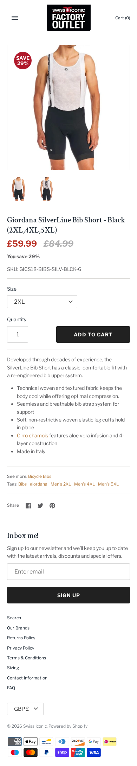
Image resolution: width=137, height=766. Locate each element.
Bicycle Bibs (39, 476)
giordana (38, 484)
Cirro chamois (32, 435)
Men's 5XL (108, 484)
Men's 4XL (84, 484)
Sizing (13, 667)
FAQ (11, 687)
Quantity (16, 319)
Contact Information (27, 678)
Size (12, 289)
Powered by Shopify (67, 726)
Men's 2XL (61, 484)
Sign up (68, 595)
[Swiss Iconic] (69, 18)
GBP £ (21, 709)
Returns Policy (21, 637)
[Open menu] (14, 18)
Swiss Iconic (35, 726)
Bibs (22, 484)
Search (14, 617)
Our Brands (18, 628)
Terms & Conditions (26, 658)
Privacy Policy (20, 648)
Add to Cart (93, 334)
